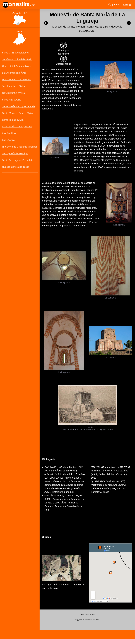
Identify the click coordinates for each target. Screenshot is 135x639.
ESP (125, 4)
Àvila (92, 31)
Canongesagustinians (63, 52)
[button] (130, 4)
